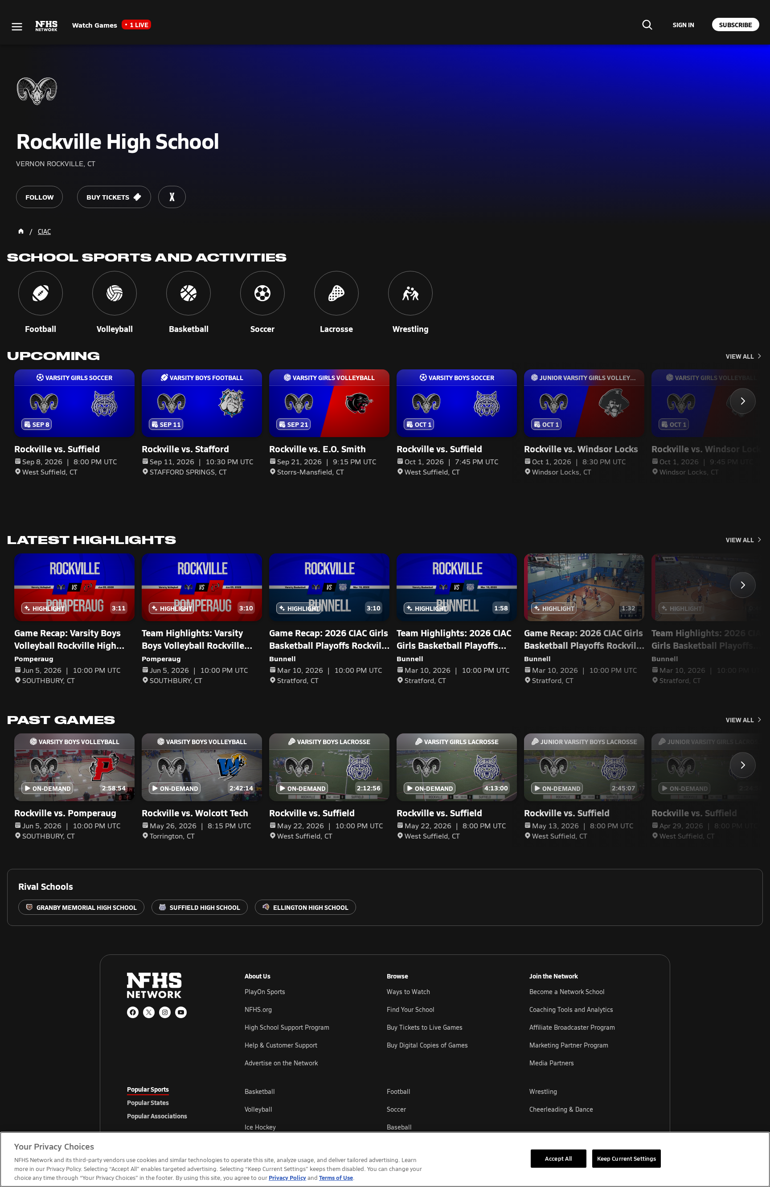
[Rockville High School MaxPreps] (172, 197)
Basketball (260, 1091)
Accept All (558, 1158)
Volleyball (258, 1109)
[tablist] (171, 1102)
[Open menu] (17, 27)
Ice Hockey (260, 1127)
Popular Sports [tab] (148, 1089)
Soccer (396, 1109)
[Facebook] (133, 1012)
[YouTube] (181, 1012)
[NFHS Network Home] (47, 26)
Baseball (399, 1127)
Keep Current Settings (626, 1158)
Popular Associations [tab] (157, 1116)
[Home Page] (21, 231)
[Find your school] (647, 24)
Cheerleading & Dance (561, 1109)
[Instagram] (165, 1012)
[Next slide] (743, 401)
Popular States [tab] (148, 1102)
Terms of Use (336, 1177)
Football (398, 1091)
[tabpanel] (444, 1109)
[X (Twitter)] (149, 1012)
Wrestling (543, 1091)
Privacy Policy (287, 1177)
